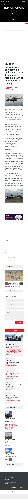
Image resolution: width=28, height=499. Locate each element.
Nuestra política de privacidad (14, 491)
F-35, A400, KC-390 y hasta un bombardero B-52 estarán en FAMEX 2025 (12, 346)
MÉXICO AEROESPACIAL (14, 8)
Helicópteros (14, 352)
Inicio (6, 477)
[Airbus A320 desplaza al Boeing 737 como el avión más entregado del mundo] (8, 450)
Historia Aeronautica (14, 388)
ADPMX (6, 483)
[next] (21, 283)
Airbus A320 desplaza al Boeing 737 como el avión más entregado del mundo (10, 455)
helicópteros (10, 252)
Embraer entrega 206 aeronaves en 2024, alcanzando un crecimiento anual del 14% (13, 397)
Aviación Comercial (8, 424)
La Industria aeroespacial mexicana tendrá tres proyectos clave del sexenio (13, 362)
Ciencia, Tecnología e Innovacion (13, 351)
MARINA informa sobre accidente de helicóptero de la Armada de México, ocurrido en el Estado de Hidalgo (14, 74)
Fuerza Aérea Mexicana (10, 427)
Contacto (11, 477)
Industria (11, 353)
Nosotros (7, 479)
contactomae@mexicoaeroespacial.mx (16, 487)
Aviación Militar (7, 286)
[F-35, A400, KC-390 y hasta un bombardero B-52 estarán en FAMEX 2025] (14, 337)
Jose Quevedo (18, 89)
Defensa (12, 286)
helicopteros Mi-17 (18, 252)
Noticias (8, 88)
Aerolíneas (8, 349)
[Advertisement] (14, 47)
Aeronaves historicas (14, 349)
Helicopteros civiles (8, 428)
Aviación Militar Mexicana (12, 87)
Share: (6, 240)
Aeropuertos (11, 444)
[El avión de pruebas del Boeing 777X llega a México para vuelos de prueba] (8, 435)
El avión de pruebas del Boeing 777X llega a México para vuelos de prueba (11, 441)
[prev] (6, 283)
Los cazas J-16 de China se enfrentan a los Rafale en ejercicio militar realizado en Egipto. (13, 4)
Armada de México (12, 423)
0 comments (15, 90)
